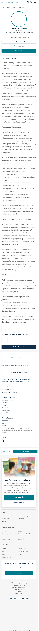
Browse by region (24, 516)
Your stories (6, 519)
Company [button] (5, 544)
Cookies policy (23, 551)
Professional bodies (25, 534)
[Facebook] (11, 598)
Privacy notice (6, 557)
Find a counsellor (7, 516)
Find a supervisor (7, 534)
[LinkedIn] (3, 441)
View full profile (19, 347)
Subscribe (19, 497)
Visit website (18, 46)
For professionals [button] (8, 527)
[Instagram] (15, 598)
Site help (21, 519)
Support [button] (4, 512)
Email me (19, 51)
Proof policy (6, 539)
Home (3, 7)
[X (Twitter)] (19, 598)
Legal (3, 554)
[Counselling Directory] (11, 2)
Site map (4, 522)
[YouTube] (23, 598)
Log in (20, 531)
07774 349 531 (19, 42)
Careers (22, 548)
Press (20, 554)
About (4, 548)
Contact (4, 551)
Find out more (19, 503)
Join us (4, 531)
